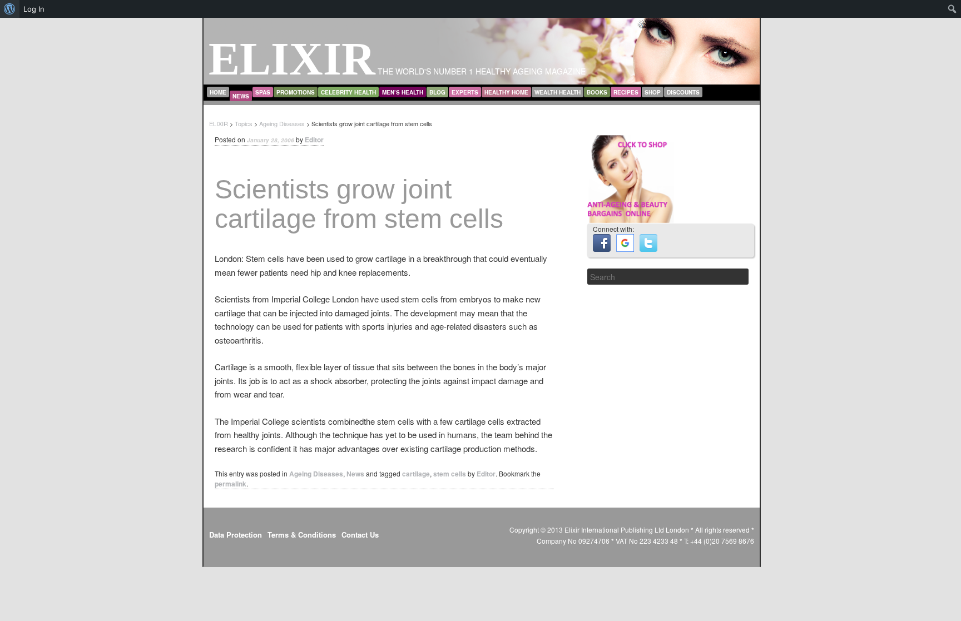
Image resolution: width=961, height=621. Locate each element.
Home (218, 92)
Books (597, 92)
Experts (465, 92)
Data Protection (235, 534)
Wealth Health (557, 92)
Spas (262, 92)
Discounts (683, 92)
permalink (230, 484)
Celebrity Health (348, 92)
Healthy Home (506, 92)
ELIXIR (292, 59)
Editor (314, 140)
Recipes (625, 92)
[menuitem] (9, 9)
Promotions (295, 92)
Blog (437, 92)
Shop (653, 92)
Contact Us (360, 534)
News (240, 96)
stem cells (449, 474)
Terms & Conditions (302, 534)
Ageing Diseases (316, 474)
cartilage (416, 474)
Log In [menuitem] (33, 8)
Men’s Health (402, 92)
